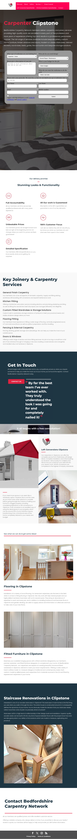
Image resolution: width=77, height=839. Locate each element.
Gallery (32, 4)
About (26, 4)
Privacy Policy (30, 836)
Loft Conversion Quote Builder (26, 8)
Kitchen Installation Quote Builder (47, 8)
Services (38, 4)
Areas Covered (48, 4)
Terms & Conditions (44, 836)
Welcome (19, 4)
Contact (60, 8)
